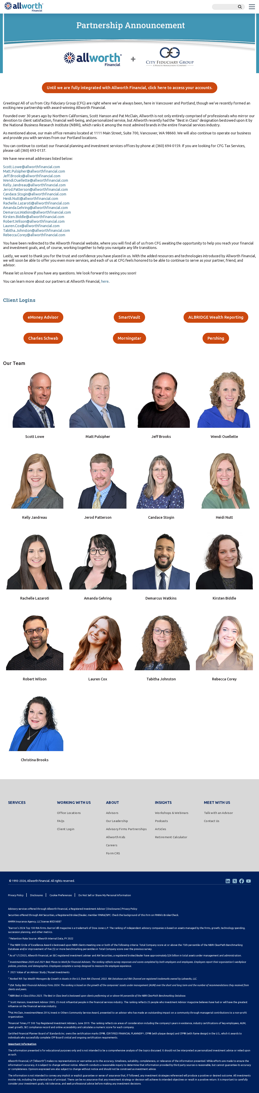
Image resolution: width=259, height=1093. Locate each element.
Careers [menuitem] (111, 845)
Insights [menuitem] (163, 802)
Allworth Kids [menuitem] (115, 837)
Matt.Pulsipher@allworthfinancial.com (34, 171)
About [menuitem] (112, 802)
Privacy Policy (129, 908)
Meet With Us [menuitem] (217, 802)
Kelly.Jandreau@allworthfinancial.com (34, 185)
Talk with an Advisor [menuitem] (218, 813)
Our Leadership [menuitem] (117, 821)
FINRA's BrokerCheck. (167, 915)
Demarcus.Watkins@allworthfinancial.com (37, 212)
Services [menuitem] (16, 802)
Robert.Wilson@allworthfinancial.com (34, 221)
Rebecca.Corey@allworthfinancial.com (34, 235)
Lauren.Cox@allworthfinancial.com (31, 226)
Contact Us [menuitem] (212, 821)
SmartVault (129, 317)
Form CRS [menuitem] (113, 853)
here (105, 281)
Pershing (215, 338)
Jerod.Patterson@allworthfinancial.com (35, 189)
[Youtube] (248, 881)
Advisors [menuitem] (112, 813)
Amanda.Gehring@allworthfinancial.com (35, 208)
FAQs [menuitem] (60, 821)
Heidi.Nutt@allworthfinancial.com (30, 198)
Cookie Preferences (61, 895)
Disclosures (113, 908)
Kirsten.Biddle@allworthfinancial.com (33, 217)
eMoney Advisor (43, 317)
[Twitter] (234, 881)
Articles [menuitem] (160, 829)
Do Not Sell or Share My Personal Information (105, 895)
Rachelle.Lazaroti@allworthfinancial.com (36, 203)
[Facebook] (241, 881)
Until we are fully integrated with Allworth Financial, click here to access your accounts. (129, 87)
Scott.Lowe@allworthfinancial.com (31, 167)
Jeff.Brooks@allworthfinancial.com (32, 176)
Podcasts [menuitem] (161, 821)
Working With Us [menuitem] (74, 802)
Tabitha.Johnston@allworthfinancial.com (36, 230)
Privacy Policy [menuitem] (15, 895)
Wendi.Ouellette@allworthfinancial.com (35, 180)
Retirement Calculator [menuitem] (171, 837)
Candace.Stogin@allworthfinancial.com (34, 194)
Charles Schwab (43, 338)
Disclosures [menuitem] (36, 895)
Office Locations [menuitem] (69, 813)
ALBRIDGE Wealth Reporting (215, 317)
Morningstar (129, 338)
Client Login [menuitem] (65, 829)
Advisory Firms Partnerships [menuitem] (126, 829)
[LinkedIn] (227, 881)
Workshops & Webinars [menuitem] (171, 813)
